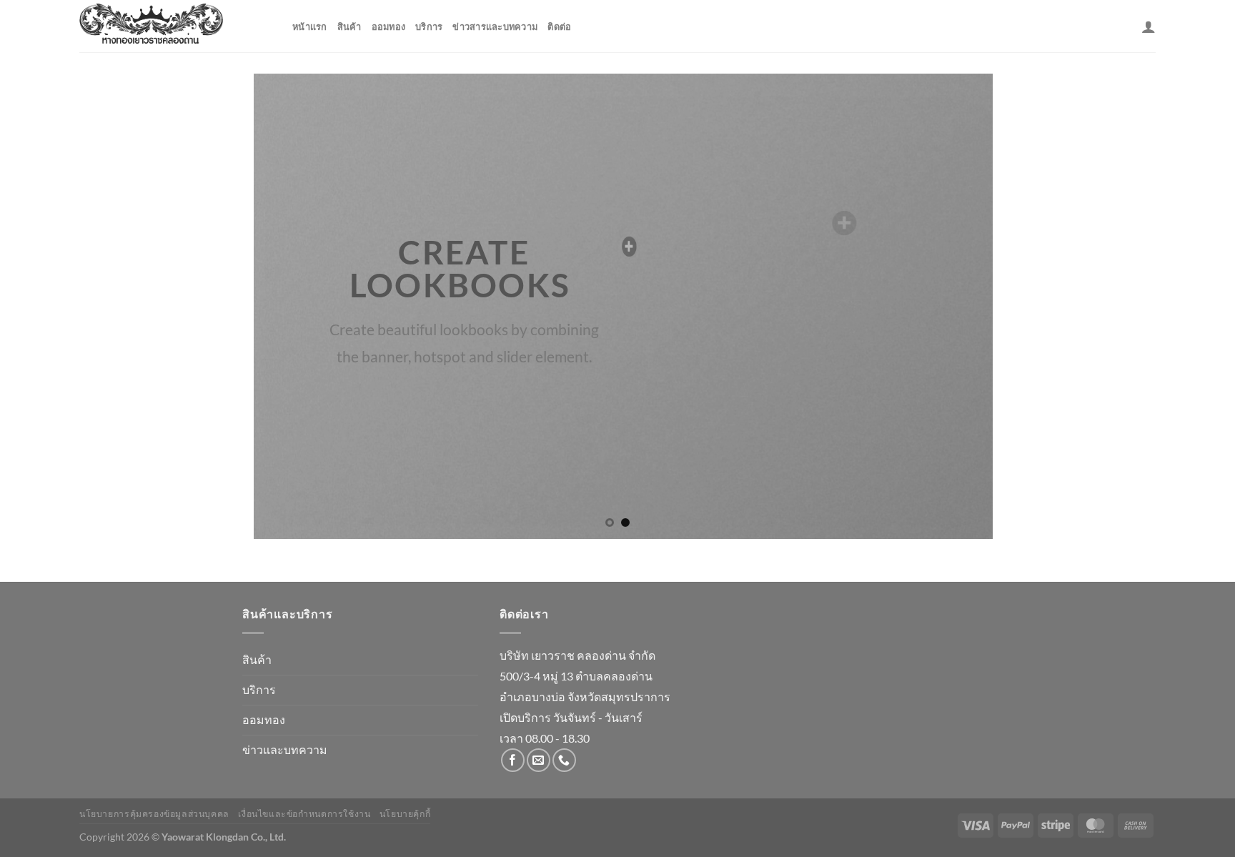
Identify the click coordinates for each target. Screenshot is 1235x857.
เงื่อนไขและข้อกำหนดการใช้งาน (304, 813)
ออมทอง (389, 26)
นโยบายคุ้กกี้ (405, 813)
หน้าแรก (309, 26)
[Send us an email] (538, 760)
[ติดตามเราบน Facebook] (513, 760)
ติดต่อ (559, 26)
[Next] (960, 305)
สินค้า (349, 26)
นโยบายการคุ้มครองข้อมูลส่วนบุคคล (154, 813)
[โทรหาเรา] (564, 760)
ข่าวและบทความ (284, 749)
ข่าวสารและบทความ (494, 26)
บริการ (428, 26)
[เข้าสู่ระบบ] (1148, 26)
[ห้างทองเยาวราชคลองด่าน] (175, 26)
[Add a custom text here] (619, 247)
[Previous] (275, 305)
